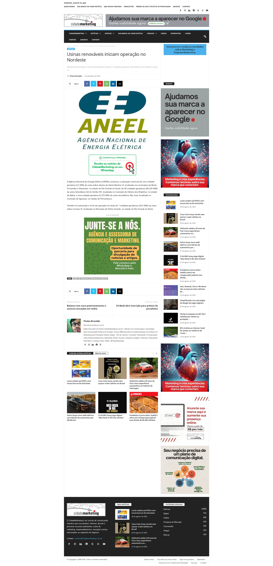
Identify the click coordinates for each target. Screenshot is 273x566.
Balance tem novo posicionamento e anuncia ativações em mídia (86, 307)
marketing (94, 278)
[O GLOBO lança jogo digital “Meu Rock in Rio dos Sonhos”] (112, 402)
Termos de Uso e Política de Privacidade (153, 6)
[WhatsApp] (202, 11)
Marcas (167, 535)
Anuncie (176, 6)
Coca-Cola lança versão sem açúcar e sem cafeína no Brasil (111, 382)
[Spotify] (194, 11)
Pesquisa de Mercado (172, 522)
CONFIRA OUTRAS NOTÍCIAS (80, 353)
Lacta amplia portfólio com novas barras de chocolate (79, 382)
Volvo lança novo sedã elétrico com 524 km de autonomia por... (190, 245)
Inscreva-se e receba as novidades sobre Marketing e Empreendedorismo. (185, 49)
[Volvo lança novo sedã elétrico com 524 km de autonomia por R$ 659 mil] (81, 402)
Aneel (76, 278)
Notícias (94, 33)
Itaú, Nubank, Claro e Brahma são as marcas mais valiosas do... (193, 289)
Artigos (108, 33)
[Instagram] (185, 11)
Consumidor (168, 526)
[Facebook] (180, 11)
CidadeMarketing (76, 33)
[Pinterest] (100, 84)
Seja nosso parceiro (113, 6)
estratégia (84, 278)
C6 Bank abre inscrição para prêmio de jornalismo (137, 307)
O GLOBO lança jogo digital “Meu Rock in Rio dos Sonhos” (111, 416)
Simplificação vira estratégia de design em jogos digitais (192, 301)
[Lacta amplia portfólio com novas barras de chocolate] (81, 368)
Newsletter (129, 6)
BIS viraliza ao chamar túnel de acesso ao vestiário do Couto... (192, 330)
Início (69, 46)
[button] (205, 36)
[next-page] (156, 353)
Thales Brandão (76, 76)
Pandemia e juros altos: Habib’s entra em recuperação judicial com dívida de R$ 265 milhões (143, 417)
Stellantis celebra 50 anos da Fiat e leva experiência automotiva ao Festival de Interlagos (142, 384)
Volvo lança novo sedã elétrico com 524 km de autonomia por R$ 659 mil (80, 417)
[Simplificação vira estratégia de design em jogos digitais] (171, 304)
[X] (198, 11)
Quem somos (69, 6)
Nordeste (103, 278)
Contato (186, 6)
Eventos (72, 40)
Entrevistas (176, 33)
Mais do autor (100, 353)
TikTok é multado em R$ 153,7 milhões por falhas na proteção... (193, 316)
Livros (188, 33)
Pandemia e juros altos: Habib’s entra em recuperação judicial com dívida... (191, 274)
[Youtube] (207, 11)
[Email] (120, 84)
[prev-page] (153, 353)
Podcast (150, 33)
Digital (166, 513)
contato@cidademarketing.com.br (88, 538)
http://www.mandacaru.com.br (93, 325)
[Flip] (126, 84)
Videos (164, 33)
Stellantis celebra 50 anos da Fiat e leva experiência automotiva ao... (192, 231)
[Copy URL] (133, 84)
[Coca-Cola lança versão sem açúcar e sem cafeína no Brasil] (112, 368)
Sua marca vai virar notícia (89, 6)
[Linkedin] (189, 11)
